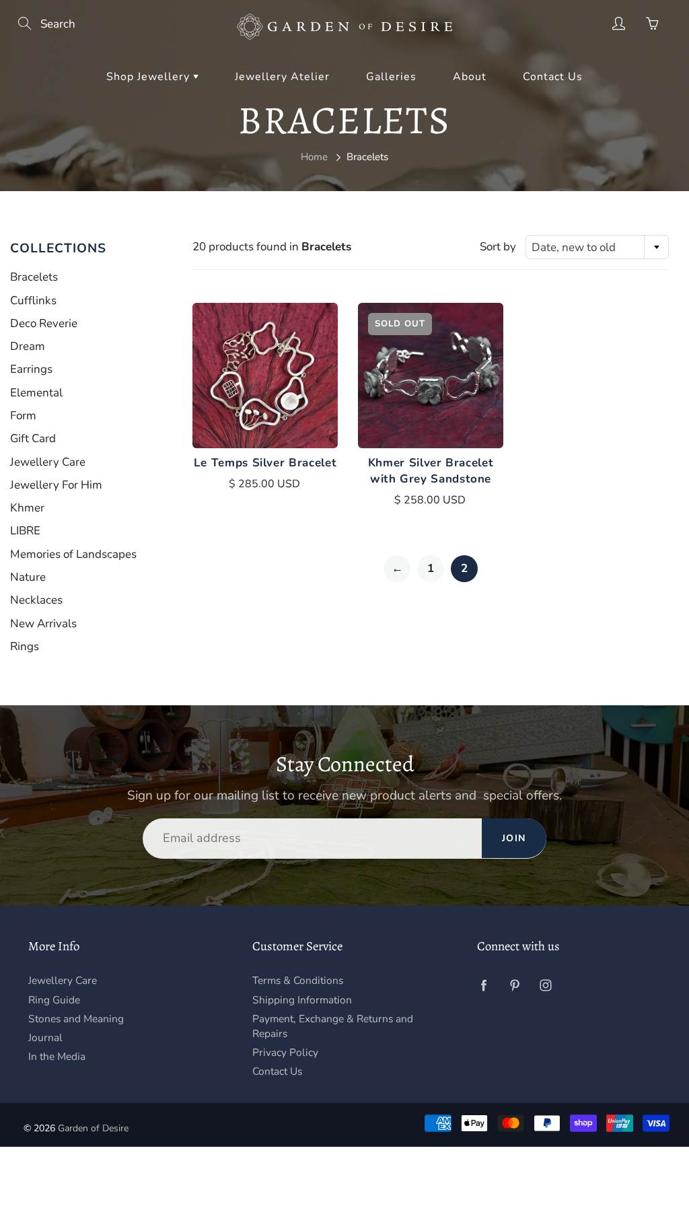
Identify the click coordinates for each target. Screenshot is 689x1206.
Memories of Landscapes (73, 554)
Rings (24, 646)
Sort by (498, 246)
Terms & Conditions (297, 980)
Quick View (265, 375)
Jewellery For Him (56, 485)
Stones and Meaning (76, 1019)
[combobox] (597, 247)
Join (514, 838)
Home (314, 157)
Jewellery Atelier (282, 76)
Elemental (36, 392)
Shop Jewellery (149, 76)
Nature (28, 577)
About (469, 76)
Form (23, 415)
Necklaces (36, 600)
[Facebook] (484, 985)
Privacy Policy (285, 1052)
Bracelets (34, 277)
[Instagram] (546, 985)
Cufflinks (33, 300)
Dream (27, 346)
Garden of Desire (93, 1128)
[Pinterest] (515, 985)
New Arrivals (43, 623)
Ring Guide (54, 1000)
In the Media (56, 1056)
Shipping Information (302, 1000)
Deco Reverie (43, 323)
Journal (45, 1037)
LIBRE (25, 530)
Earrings (31, 369)
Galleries (391, 76)
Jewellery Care (47, 462)
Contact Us (553, 76)
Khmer (27, 508)
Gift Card (33, 438)
